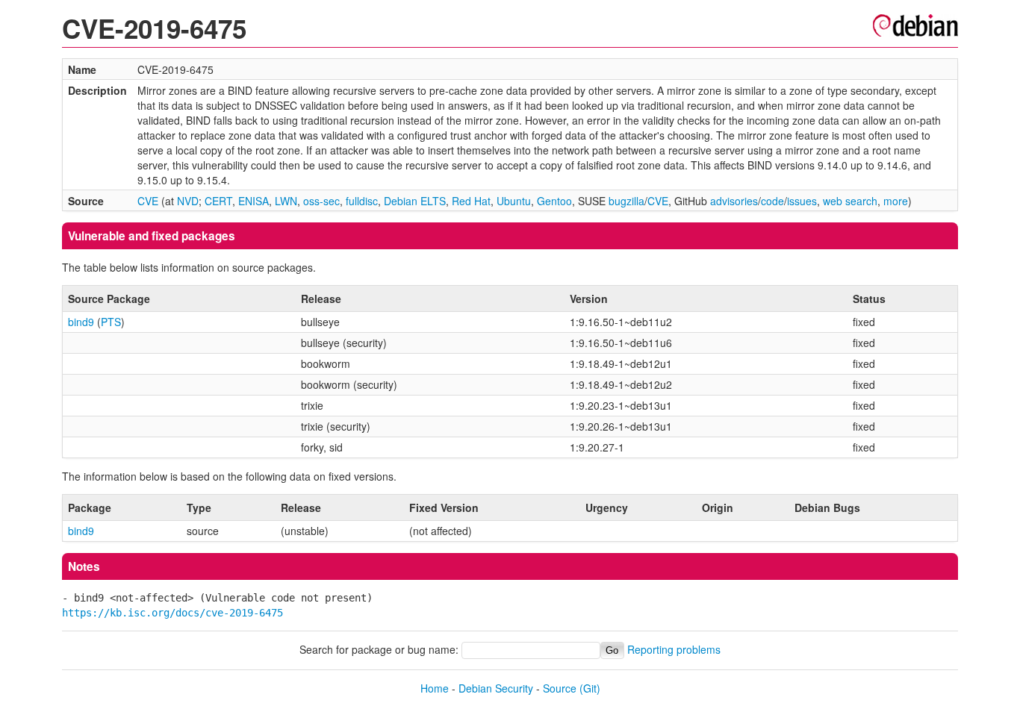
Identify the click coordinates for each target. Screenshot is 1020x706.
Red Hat (471, 200)
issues (802, 200)
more (895, 200)
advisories (734, 200)
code (772, 200)
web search (850, 200)
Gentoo (554, 200)
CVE (147, 200)
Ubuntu (514, 200)
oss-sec (321, 200)
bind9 (81, 321)
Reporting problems (674, 649)
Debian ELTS (415, 200)
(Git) (589, 688)
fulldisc (362, 200)
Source (559, 688)
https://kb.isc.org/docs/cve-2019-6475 (172, 613)
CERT (218, 200)
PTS (111, 321)
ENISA (253, 200)
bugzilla (626, 200)
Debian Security (495, 688)
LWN (286, 200)
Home (434, 688)
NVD (188, 200)
